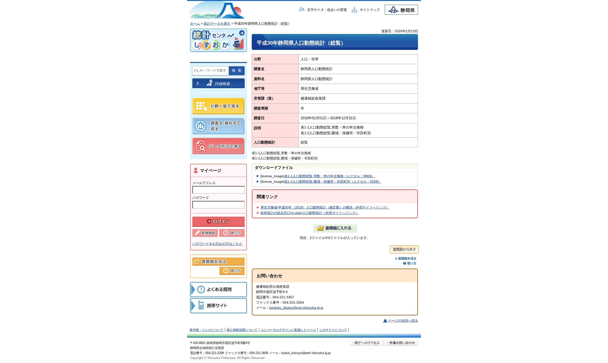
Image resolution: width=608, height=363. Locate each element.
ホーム (195, 23)
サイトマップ (370, 10)
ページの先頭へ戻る (403, 320)
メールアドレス (204, 183)
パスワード (200, 198)
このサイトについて (333, 330)
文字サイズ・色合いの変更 (327, 10)
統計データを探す (217, 23)
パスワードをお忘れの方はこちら (217, 244)
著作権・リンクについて (206, 330)
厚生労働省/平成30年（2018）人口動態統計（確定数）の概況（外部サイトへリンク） (325, 207)
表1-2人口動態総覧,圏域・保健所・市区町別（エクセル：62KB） (332, 181)
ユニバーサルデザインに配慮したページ (288, 330)
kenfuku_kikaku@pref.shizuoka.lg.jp (296, 308)
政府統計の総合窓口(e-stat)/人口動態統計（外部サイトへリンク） (310, 213)
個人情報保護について (242, 330)
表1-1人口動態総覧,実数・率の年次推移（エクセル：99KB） (329, 176)
